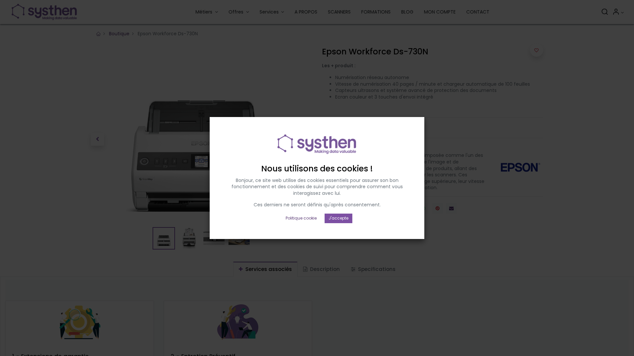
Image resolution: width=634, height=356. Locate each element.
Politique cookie (301, 218)
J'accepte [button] (338, 218)
